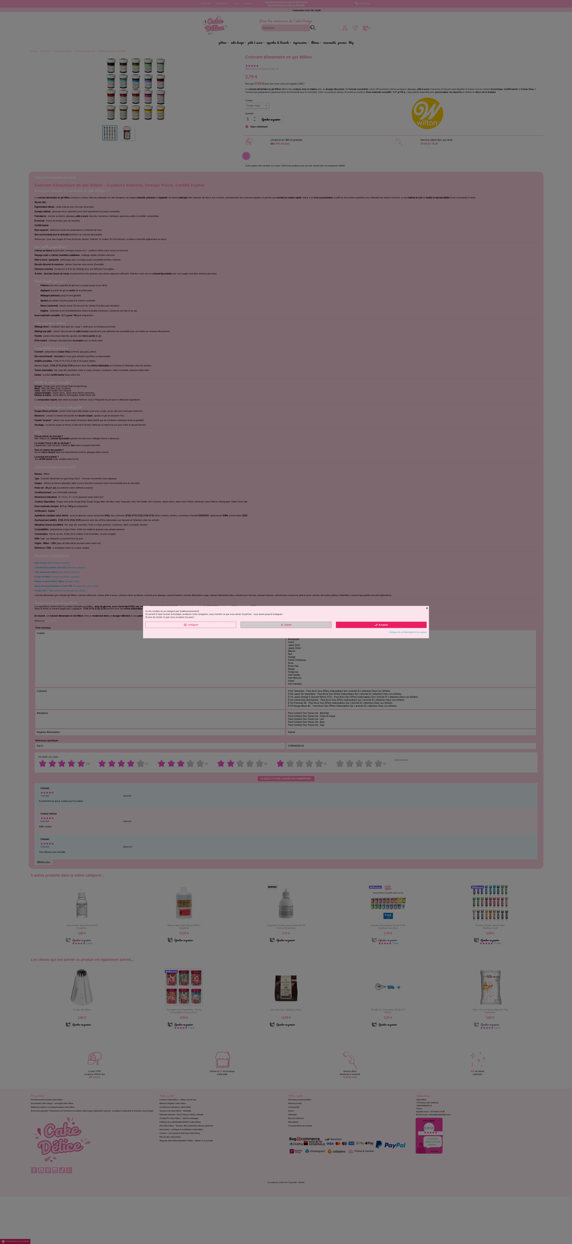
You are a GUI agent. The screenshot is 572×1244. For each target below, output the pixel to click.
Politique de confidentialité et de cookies (408, 632)
